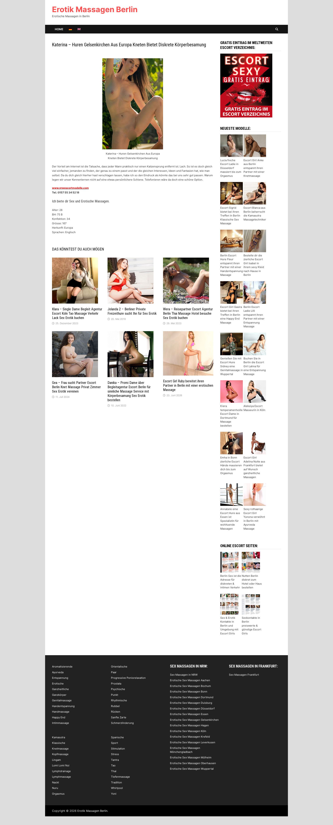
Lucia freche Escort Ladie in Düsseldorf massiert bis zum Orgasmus (230, 168)
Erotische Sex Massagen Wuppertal (192, 768)
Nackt (55, 782)
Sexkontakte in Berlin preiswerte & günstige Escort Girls (251, 625)
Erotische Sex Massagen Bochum (190, 686)
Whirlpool (117, 788)
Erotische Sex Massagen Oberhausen (193, 763)
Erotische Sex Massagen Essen (189, 714)
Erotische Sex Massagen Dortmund (191, 697)
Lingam (56, 760)
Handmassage (60, 711)
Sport (114, 743)
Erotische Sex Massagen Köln (188, 731)
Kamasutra (58, 737)
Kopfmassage (60, 754)
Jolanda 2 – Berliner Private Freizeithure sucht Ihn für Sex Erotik (132, 311)
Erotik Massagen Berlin (95, 9)
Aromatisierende (62, 666)
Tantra (115, 760)
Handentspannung (63, 706)
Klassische (58, 743)
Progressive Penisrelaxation (128, 677)
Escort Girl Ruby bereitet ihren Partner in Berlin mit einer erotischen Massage (188, 385)
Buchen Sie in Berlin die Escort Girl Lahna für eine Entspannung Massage (255, 366)
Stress (115, 754)
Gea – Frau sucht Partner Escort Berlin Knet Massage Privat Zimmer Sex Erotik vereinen (76, 387)
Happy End (58, 717)
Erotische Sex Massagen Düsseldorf (192, 708)
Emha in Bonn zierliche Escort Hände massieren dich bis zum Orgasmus (231, 465)
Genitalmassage (62, 700)
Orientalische (119, 666)
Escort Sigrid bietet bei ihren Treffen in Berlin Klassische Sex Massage (230, 215)
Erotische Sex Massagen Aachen (190, 680)
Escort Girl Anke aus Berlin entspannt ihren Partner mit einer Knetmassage (254, 168)
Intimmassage (60, 723)
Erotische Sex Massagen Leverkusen (192, 742)
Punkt (114, 694)
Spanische (117, 737)
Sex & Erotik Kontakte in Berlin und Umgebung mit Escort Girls (229, 625)
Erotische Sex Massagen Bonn (188, 691)
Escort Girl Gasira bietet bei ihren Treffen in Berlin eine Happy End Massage (231, 314)
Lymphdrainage (61, 771)
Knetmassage (60, 748)
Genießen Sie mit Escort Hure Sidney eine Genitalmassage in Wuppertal (231, 366)
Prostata (116, 683)
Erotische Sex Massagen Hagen (189, 725)
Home (59, 29)
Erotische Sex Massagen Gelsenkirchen (194, 719)
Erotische (58, 683)
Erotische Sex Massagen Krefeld (190, 736)
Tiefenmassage (120, 776)
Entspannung (60, 677)
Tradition (116, 782)
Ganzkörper (59, 694)
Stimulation (118, 748)
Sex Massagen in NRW (184, 674)
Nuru (55, 788)
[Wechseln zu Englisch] (79, 29)
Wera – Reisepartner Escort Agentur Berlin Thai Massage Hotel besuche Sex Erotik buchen (188, 313)
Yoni (113, 793)
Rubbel (115, 706)
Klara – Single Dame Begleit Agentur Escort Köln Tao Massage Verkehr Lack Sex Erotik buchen (77, 313)
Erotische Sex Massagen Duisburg (191, 702)
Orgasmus (58, 793)
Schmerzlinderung (122, 723)
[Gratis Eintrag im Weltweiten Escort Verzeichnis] (246, 85)
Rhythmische (119, 700)
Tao (113, 765)
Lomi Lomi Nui (60, 765)
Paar (114, 672)
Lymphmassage (61, 776)
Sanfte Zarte (118, 717)
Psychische (118, 689)
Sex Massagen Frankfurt (244, 674)
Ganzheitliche (60, 689)
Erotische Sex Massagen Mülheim (190, 757)
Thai (113, 771)
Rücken (115, 711)
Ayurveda (57, 672)
